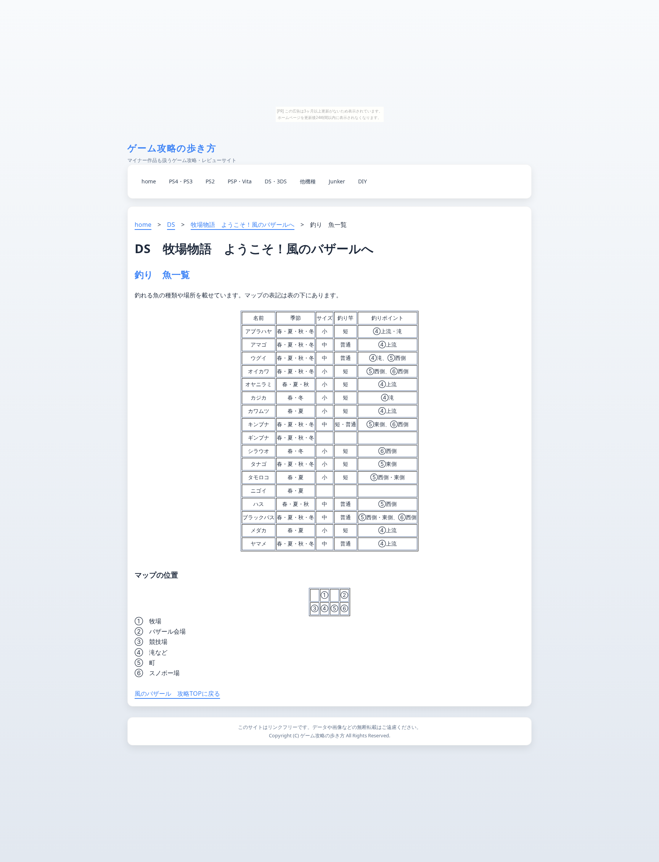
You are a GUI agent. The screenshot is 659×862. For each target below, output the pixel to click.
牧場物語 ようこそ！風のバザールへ (242, 224)
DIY (362, 181)
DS (171, 224)
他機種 (308, 181)
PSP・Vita (240, 181)
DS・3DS (276, 181)
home (148, 181)
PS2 (210, 181)
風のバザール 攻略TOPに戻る (177, 693)
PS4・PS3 (181, 181)
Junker (337, 181)
